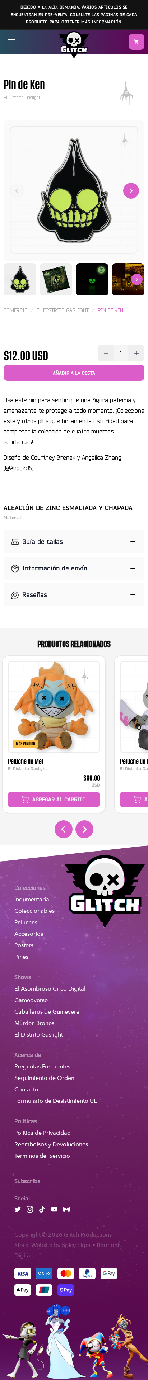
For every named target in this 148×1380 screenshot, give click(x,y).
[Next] (131, 191)
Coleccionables (34, 911)
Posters (23, 945)
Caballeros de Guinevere (46, 1012)
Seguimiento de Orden (44, 1078)
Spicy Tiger (76, 1245)
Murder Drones (34, 1023)
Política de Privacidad (42, 1133)
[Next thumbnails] (137, 279)
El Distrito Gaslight (38, 1035)
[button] (136, 42)
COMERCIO (16, 310)
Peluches (25, 922)
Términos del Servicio (42, 1156)
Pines (21, 957)
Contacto (26, 1090)
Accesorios (28, 934)
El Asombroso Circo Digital (49, 989)
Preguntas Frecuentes (42, 1067)
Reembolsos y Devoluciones (51, 1144)
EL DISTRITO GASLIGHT (63, 310)
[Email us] (66, 1210)
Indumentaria (31, 900)
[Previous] (17, 191)
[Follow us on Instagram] (30, 1210)
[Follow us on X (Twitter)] (17, 1210)
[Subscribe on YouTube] (54, 1210)
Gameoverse (31, 1000)
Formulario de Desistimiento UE (55, 1101)
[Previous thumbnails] (11, 279)
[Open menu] (11, 42)
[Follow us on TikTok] (42, 1210)
